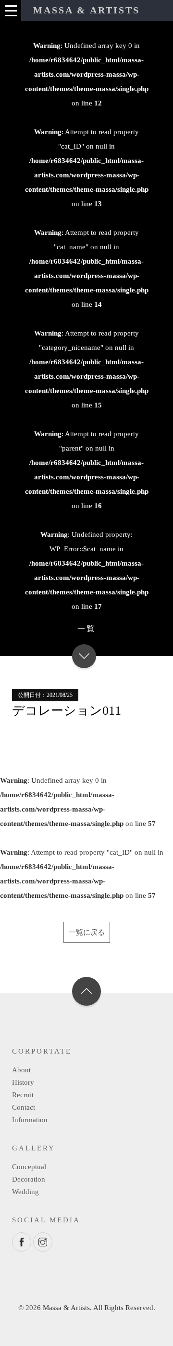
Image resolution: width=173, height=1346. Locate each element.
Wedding (25, 1191)
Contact (23, 1107)
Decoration (28, 1179)
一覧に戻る (87, 932)
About (21, 1070)
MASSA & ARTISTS (86, 10)
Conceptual (29, 1167)
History (23, 1082)
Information (30, 1120)
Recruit (23, 1095)
